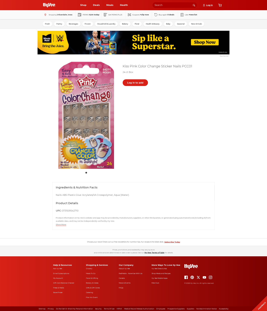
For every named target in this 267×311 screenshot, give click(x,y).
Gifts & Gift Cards (93, 288)
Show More (61, 224)
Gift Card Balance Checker (63, 283)
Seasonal (181, 24)
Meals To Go (90, 273)
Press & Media (58, 288)
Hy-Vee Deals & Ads (159, 268)
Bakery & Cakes (92, 283)
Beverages (73, 24)
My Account (58, 278)
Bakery (125, 24)
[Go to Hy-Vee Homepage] (49, 5)
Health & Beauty (153, 24)
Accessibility (223, 309)
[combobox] (174, 5)
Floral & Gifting (92, 278)
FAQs (121, 288)
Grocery (89, 268)
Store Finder (58, 292)
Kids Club (155, 283)
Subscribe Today (172, 242)
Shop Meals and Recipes (161, 273)
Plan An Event (92, 297)
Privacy (51, 309)
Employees (160, 309)
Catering (89, 292)
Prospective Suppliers (176, 309)
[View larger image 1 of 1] (86, 115)
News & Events (124, 283)
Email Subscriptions (61, 273)
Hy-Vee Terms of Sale (154, 253)
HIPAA (119, 309)
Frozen (88, 24)
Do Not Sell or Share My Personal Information (74, 309)
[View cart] (220, 5)
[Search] (194, 5)
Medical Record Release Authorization (139, 309)
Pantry (59, 24)
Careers (122, 278)
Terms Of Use (109, 309)
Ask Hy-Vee (57, 268)
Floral (137, 24)
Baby (168, 24)
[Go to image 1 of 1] (86, 172)
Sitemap (42, 309)
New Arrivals (196, 24)
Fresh (47, 24)
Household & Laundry (106, 24)
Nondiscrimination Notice (206, 309)
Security (98, 309)
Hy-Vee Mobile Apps (159, 278)
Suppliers (190, 309)
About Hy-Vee (124, 268)
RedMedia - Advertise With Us (130, 273)
